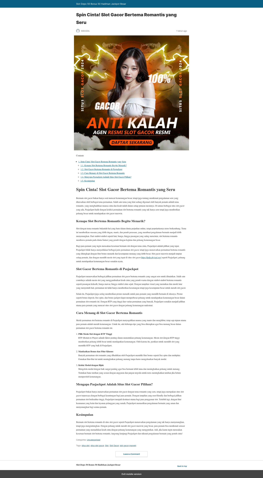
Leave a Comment (131, 454)
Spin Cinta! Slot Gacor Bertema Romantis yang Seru (102, 161)
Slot (106, 445)
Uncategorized (93, 440)
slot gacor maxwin (128, 445)
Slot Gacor (114, 445)
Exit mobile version (131, 474)
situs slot (85, 445)
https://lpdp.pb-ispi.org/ (151, 257)
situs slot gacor (97, 445)
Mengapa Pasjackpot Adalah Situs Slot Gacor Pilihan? (106, 176)
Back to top (182, 466)
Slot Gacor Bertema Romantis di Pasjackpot (101, 169)
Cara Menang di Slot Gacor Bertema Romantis (103, 173)
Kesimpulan (88, 180)
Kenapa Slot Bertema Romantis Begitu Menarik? (104, 165)
